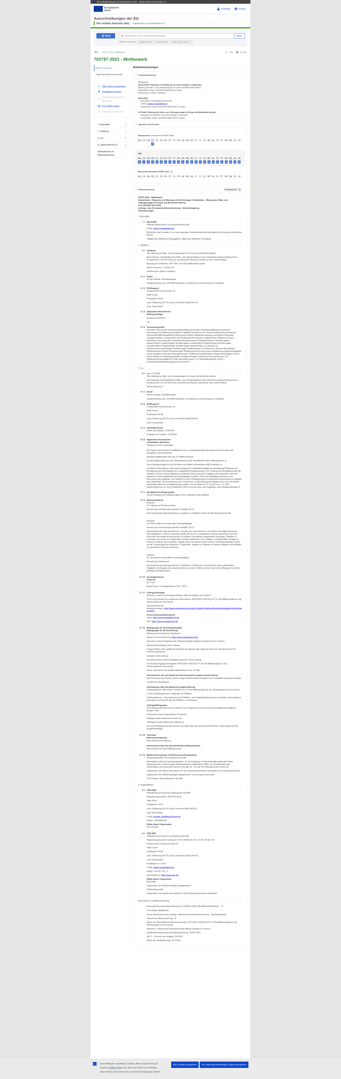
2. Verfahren (103, 131)
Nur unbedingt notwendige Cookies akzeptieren (224, 1065)
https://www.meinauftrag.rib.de (166, 617)
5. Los (100, 138)
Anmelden (226, 9)
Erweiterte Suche (145, 42)
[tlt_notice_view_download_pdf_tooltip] (139, 162)
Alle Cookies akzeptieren (185, 1065)
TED (96, 52)
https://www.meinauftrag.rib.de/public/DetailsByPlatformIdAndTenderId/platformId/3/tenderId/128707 (194, 609)
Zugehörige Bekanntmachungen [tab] (109, 74)
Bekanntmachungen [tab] (104, 68)
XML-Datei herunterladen (114, 86)
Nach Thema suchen (180, 42)
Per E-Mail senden (111, 106)
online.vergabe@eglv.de (157, 104)
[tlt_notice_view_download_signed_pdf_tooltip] (152, 144)
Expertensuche (162, 42)
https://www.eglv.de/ (170, 875)
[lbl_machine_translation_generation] (171, 172)
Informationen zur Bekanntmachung (106, 153)
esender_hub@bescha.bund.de (166, 816)
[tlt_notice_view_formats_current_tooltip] (239, 189)
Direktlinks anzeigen (111, 92)
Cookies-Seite (115, 1067)
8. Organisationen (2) (107, 145)
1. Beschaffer (104, 124)
